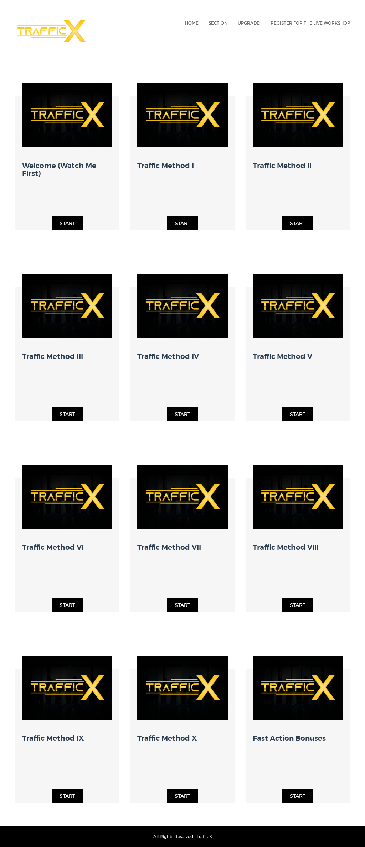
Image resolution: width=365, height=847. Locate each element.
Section (218, 23)
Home (192, 23)
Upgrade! (249, 23)
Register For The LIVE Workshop (310, 23)
